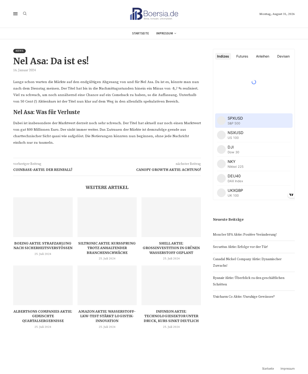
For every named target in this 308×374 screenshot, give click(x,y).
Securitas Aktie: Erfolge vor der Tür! (240, 247)
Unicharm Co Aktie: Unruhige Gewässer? (244, 297)
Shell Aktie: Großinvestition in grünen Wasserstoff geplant (171, 248)
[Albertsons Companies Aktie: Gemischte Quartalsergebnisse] (43, 285)
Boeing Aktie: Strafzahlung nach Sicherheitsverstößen (42, 245)
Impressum (164, 33)
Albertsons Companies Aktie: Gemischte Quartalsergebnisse (42, 316)
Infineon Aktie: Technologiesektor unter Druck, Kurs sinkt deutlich (171, 316)
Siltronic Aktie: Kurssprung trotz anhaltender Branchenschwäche (107, 248)
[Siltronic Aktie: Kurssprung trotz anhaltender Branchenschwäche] (107, 217)
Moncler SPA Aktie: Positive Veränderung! (245, 234)
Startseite (140, 33)
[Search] (24, 14)
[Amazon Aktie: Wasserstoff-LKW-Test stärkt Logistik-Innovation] (107, 285)
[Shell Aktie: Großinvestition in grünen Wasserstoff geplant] (171, 217)
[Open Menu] (15, 14)
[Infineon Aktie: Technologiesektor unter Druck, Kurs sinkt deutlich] (171, 285)
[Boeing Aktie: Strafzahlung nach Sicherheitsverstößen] (43, 217)
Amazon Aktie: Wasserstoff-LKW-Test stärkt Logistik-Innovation (107, 316)
